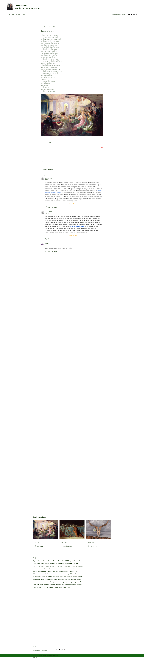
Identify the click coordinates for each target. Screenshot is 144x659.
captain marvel (57, 569)
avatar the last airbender (65, 563)
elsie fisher (61, 579)
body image (40, 569)
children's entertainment (39, 571)
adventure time (77, 561)
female (79, 579)
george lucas (66, 582)
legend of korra (63, 587)
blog (73, 566)
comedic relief (53, 574)
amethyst (52, 563)
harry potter (40, 584)
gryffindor (81, 582)
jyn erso (46, 587)
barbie (62, 566)
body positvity (48, 569)
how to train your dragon (69, 584)
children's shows (73, 571)
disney (61, 576)
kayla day (51, 587)
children (74, 569)
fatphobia (73, 579)
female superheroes (38, 582)
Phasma (50, 561)
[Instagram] (134, 14)
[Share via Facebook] (42, 142)
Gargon (45, 561)
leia (69, 587)
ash (56, 563)
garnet (60, 582)
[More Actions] (102, 179)
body (34, 569)
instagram (35, 587)
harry (34, 584)
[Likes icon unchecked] (46, 207)
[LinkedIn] (129, 14)
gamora (55, 582)
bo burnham (79, 566)
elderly (55, 579)
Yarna (59, 561)
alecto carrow (36, 563)
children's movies (63, 571)
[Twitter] (131, 14)
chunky (46, 574)
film (51, 582)
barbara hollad (45, 566)
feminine (47, 582)
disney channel (68, 576)
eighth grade (49, 579)
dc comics (56, 576)
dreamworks (36, 579)
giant (72, 582)
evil (66, 579)
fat (69, 579)
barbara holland (54, 566)
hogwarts (58, 584)
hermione (52, 584)
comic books (61, 574)
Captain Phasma (37, 561)
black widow (68, 566)
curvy (43, 576)
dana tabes (49, 576)
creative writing (37, 576)
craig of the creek (71, 574)
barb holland (36, 566)
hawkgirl (46, 584)
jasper (41, 587)
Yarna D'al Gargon (67, 561)
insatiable (79, 584)
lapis (56, 587)
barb (77, 563)
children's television (38, 574)
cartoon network (66, 569)
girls (76, 582)
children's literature (52, 571)
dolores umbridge (78, 576)
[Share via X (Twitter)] (46, 142)
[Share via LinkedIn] (50, 142)
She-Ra (55, 561)
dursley (42, 579)
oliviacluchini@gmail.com (40, 650)
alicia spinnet (45, 563)
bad (74, 563)
